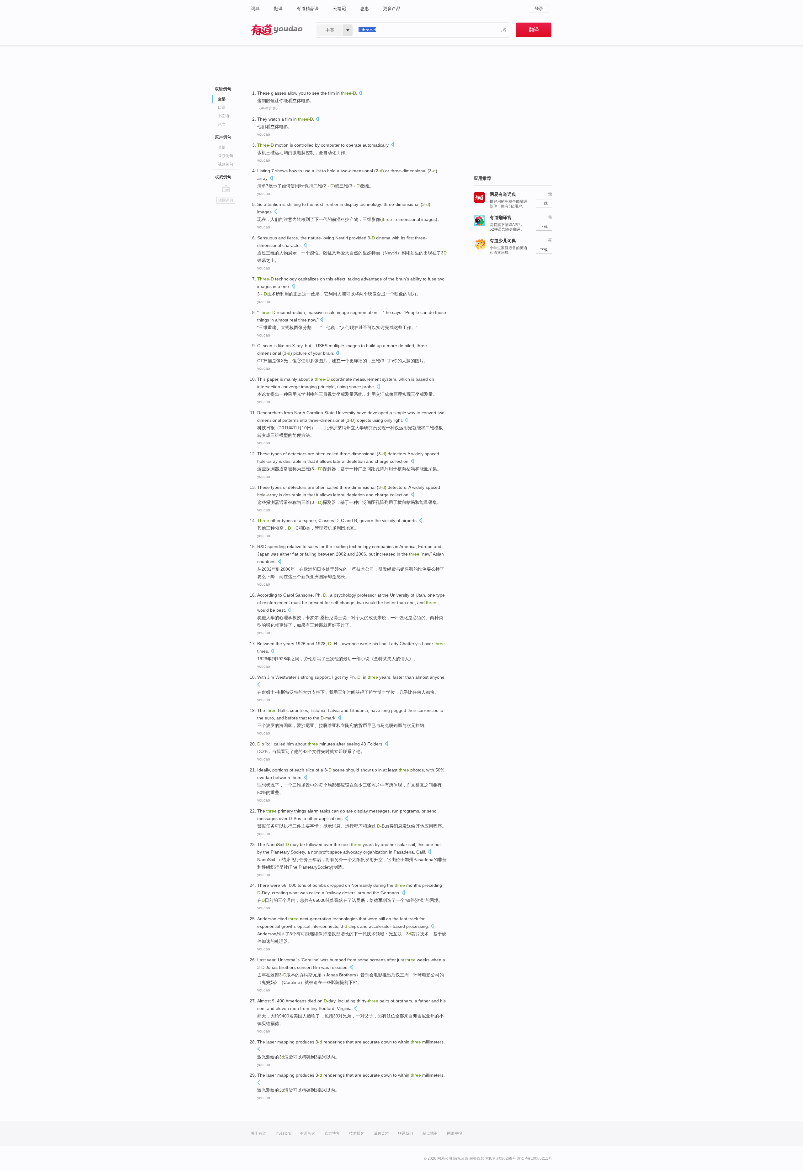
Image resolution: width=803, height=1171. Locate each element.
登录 (538, 8)
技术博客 (356, 1133)
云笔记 (339, 8)
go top (226, 188)
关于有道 (258, 1133)
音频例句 (225, 156)
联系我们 (405, 1133)
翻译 (278, 8)
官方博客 (332, 1133)
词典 (255, 8)
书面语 (223, 116)
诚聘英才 (381, 1133)
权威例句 (223, 177)
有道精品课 (308, 8)
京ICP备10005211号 (534, 1158)
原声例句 (223, 137)
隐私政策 (460, 1158)
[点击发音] (360, 93)
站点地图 (430, 1133)
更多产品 (392, 8)
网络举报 (454, 1133)
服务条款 (476, 1158)
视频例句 (225, 164)
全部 (222, 147)
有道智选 (307, 1133)
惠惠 (364, 8)
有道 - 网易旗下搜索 (276, 30)
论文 (222, 124)
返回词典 (225, 200)
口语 (222, 107)
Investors (283, 1133)
